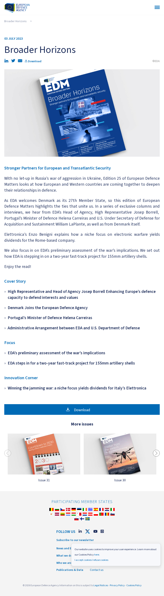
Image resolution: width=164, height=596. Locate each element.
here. (97, 555)
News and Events (67, 548)
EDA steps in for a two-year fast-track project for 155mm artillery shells (71, 363)
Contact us (97, 570)
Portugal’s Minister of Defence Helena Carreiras (50, 318)
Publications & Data (69, 570)
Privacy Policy (117, 585)
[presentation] (7, 453)
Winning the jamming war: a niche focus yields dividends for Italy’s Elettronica (77, 388)
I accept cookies (83, 560)
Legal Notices (101, 585)
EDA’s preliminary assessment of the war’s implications (56, 353)
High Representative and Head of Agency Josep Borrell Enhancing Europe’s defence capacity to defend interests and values (82, 295)
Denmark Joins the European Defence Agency (48, 308)
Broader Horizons (15, 21)
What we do (64, 556)
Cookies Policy (134, 585)
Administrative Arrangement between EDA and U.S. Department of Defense (74, 328)
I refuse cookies (100, 560)
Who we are (64, 563)
